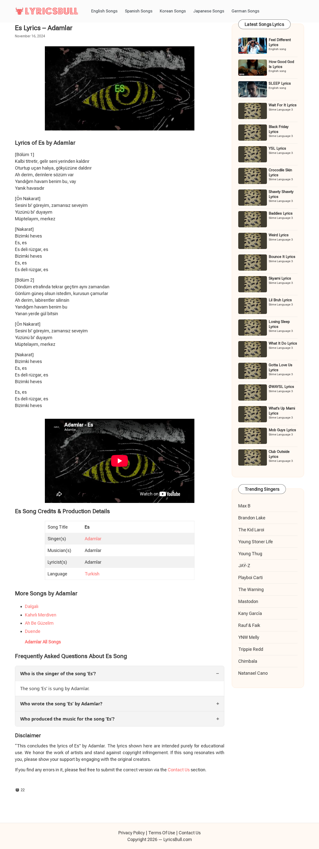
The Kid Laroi (251, 529)
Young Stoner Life (255, 541)
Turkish (92, 573)
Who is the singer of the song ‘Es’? (58, 673)
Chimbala (247, 661)
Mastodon (248, 601)
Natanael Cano (253, 673)
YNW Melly (248, 637)
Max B (244, 505)
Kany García (250, 613)
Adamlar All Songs (43, 641)
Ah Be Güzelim (39, 623)
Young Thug (250, 553)
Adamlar (93, 538)
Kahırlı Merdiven (40, 614)
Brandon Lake (251, 517)
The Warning (251, 589)
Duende (32, 631)
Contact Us (179, 769)
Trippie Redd (250, 649)
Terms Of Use (161, 832)
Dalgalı (31, 606)
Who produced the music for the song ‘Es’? (67, 719)
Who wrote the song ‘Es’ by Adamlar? (61, 704)
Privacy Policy (131, 832)
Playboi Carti (250, 577)
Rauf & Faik (249, 625)
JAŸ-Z (244, 565)
